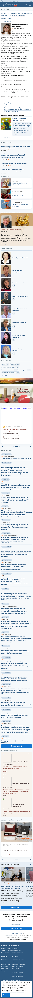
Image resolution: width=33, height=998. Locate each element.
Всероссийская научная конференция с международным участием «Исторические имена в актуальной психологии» (15, 651)
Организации (4, 966)
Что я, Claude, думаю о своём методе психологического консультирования (13, 170)
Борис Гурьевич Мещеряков (17, 271)
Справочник (4, 968)
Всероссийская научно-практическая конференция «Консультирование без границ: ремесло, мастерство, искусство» (16, 703)
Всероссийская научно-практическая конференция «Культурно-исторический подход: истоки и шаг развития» (14, 715)
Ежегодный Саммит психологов (9, 948)
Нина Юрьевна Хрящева (20, 258)
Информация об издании (18, 964)
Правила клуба (15, 968)
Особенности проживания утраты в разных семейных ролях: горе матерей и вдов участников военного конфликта (15, 155)
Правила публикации (17, 966)
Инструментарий (5, 964)
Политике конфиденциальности (15, 992)
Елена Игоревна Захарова (20, 283)
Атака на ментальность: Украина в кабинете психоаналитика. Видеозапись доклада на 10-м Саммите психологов (17, 109)
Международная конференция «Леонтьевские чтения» (16, 741)
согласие (9, 935)
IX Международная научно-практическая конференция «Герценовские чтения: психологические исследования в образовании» (14, 540)
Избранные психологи (25, 13)
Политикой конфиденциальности (17, 932)
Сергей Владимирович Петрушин (19, 309)
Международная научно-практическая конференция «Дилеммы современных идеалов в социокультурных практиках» (14, 678)
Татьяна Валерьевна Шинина (19, 349)
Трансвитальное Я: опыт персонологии (13, 163)
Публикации (4, 959)
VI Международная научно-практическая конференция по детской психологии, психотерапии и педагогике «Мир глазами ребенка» (14, 526)
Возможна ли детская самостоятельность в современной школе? (15, 147)
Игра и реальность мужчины (12, 102)
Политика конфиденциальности (17, 971)
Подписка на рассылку (18, 959)
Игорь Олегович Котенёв (20, 296)
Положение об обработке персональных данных (18, 975)
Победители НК (6, 15)
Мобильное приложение (18, 962)
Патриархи (13, 13)
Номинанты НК (6, 18)
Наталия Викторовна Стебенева (19, 323)
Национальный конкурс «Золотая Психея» (12, 952)
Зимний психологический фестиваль (11, 950)
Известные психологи (18, 15)
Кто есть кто (4, 962)
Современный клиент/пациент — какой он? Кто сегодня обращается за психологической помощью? (12, 886)
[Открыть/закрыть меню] (30, 5)
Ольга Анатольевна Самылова (18, 336)
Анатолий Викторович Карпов (11, 230)
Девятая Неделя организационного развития (16, 458)
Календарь (4, 971)
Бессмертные (5, 13)
